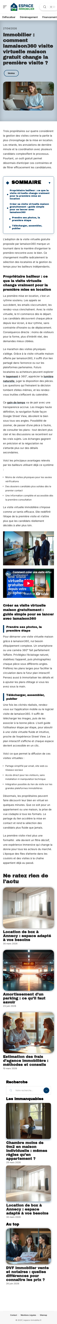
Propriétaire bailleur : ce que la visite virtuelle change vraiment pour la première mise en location (30, 194)
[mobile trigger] (5, 7)
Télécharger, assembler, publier (27, 227)
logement (12, 376)
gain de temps (16, 402)
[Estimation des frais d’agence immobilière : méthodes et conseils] (28, 1032)
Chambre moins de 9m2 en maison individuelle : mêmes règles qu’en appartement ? (26, 1151)
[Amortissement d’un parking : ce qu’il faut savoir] (28, 970)
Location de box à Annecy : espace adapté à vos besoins (27, 936)
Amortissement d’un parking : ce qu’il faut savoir (24, 998)
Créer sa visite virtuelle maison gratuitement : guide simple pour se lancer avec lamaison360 (29, 208)
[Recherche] (45, 7)
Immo (11, 73)
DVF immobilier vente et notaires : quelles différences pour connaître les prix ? (27, 1274)
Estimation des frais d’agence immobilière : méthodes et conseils (25, 1061)
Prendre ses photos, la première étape (26, 219)
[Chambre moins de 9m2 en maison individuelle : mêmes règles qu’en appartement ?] (28, 1121)
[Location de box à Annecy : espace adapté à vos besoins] (28, 907)
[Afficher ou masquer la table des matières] (46, 183)
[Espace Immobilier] (22, 7)
